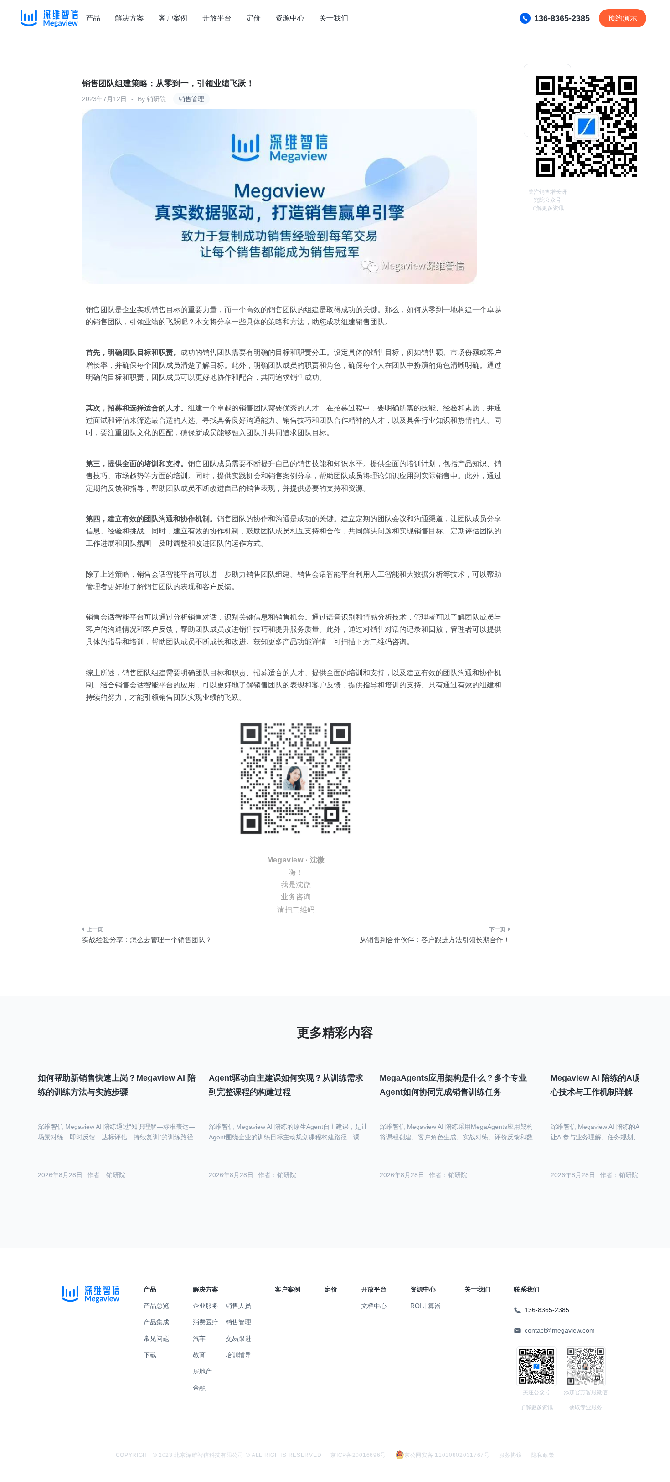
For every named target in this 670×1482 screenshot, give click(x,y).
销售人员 (238, 1305)
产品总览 (156, 1305)
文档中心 (374, 1305)
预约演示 (622, 18)
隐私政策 (543, 1455)
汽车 (199, 1338)
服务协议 (510, 1455)
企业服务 (205, 1305)
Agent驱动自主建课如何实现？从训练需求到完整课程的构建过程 (286, 1085)
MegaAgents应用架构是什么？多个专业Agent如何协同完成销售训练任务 (453, 1085)
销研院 (156, 99)
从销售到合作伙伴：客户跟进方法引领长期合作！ (435, 940)
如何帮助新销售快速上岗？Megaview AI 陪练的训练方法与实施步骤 (117, 1085)
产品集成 (156, 1322)
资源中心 (289, 18)
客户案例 (173, 18)
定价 (253, 18)
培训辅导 (238, 1355)
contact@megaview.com (560, 1330)
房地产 (202, 1371)
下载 (150, 1355)
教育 (199, 1355)
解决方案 (129, 18)
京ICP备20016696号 (358, 1455)
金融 (199, 1387)
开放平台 (217, 18)
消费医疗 (205, 1322)
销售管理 (191, 99)
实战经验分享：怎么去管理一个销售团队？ (147, 940)
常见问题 (156, 1338)
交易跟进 (238, 1338)
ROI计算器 (425, 1305)
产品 (93, 18)
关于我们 (333, 18)
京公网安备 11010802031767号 (447, 1455)
